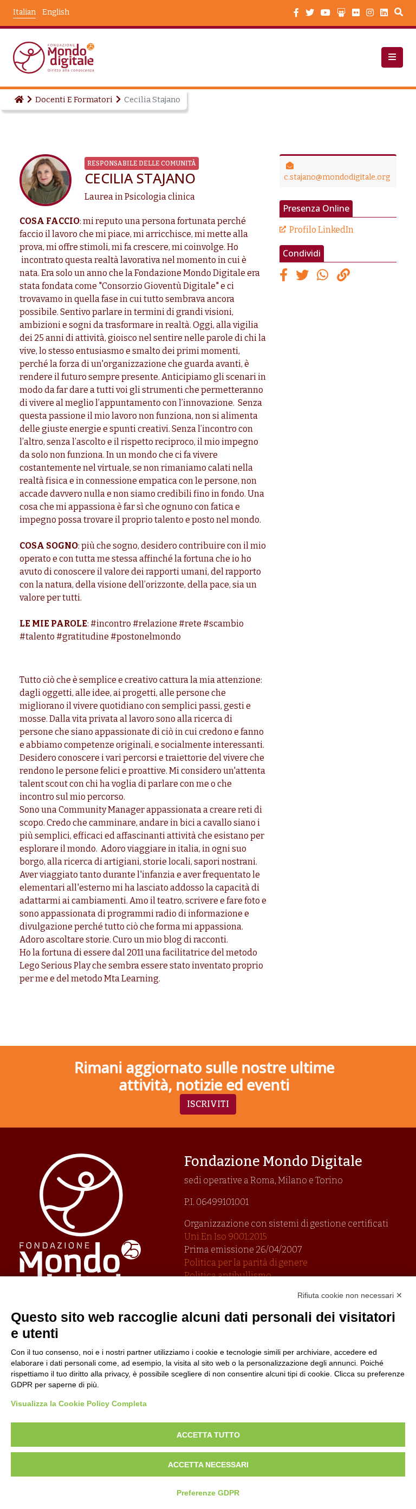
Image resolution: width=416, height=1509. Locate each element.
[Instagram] (370, 12)
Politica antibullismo (227, 1275)
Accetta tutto (208, 1435)
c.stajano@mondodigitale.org (337, 177)
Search (398, 13)
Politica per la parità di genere (246, 1262)
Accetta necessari (208, 1464)
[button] (392, 57)
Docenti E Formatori (74, 99)
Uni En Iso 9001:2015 (225, 1236)
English (55, 12)
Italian (24, 12)
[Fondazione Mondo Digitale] (57, 58)
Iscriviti (208, 1104)
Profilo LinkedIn (321, 230)
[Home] (18, 99)
